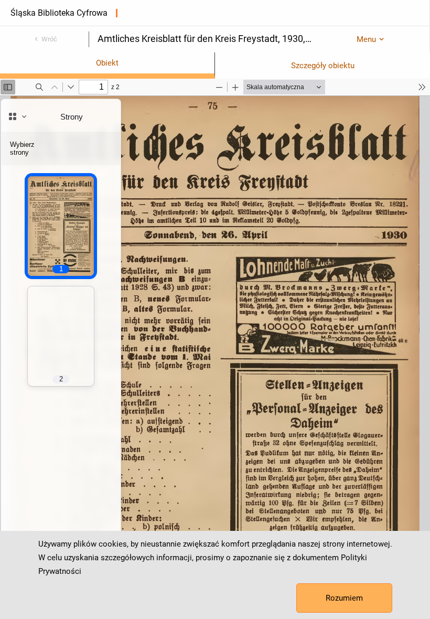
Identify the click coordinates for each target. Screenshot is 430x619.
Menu (366, 39)
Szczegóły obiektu (322, 65)
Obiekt (107, 63)
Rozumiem (344, 598)
